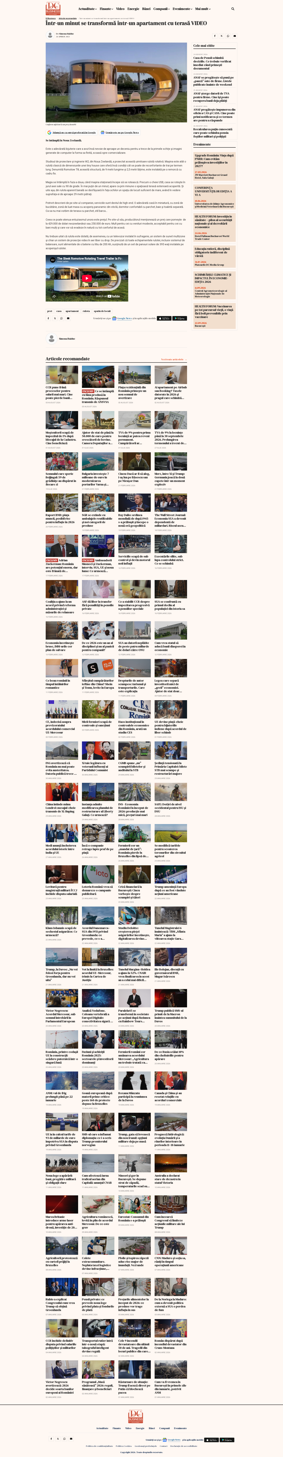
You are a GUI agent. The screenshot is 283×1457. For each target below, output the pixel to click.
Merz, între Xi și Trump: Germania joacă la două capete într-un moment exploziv (170, 479)
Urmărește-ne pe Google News (122, 132)
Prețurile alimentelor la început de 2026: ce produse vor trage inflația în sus (133, 1305)
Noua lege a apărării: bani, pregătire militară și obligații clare (61, 1179)
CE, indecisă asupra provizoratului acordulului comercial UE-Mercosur (60, 727)
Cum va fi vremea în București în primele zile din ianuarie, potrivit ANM (170, 1387)
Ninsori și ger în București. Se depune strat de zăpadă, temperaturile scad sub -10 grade (133, 1181)
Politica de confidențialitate (99, 1446)
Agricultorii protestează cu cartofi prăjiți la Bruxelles (62, 1261)
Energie (133, 9)
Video (120, 9)
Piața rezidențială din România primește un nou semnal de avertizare (132, 392)
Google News (124, 318)
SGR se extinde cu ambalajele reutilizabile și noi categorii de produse (97, 520)
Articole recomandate (68, 18)
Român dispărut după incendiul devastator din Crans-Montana (170, 1344)
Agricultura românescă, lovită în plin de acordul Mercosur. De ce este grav (97, 1222)
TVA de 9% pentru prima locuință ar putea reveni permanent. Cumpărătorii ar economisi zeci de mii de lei (134, 438)
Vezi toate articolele (172, 359)
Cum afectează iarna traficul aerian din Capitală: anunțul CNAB (97, 1179)
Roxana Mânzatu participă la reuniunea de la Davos (132, 1096)
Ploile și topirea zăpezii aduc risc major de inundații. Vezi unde (133, 1261)
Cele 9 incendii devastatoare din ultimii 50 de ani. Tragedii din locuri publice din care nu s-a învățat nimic (133, 1346)
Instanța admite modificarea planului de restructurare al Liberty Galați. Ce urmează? (97, 809)
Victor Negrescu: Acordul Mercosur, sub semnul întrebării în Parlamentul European (60, 1016)
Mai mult (202, 9)
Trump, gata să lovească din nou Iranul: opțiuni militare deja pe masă (134, 1138)
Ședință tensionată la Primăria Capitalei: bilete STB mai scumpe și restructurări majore (171, 768)
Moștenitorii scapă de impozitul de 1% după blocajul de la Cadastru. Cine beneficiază (61, 438)
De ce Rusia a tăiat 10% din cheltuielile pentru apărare (169, 1055)
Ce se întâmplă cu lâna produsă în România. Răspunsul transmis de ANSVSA (98, 396)
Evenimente (181, 9)
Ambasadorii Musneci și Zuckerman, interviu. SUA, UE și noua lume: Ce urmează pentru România (98, 565)
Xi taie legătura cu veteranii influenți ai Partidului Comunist (95, 766)
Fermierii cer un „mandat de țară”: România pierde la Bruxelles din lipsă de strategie (132, 851)
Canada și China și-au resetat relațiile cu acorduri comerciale (168, 1096)
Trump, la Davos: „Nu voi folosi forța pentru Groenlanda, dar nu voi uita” (62, 975)
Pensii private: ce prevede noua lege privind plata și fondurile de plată (98, 1305)
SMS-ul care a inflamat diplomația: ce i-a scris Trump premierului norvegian (96, 1140)
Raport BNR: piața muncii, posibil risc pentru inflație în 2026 (60, 518)
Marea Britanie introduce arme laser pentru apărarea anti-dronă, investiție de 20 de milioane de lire (60, 1222)
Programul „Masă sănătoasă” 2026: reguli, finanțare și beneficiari (97, 1385)
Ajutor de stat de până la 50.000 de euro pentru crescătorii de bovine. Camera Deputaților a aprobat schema (97, 438)
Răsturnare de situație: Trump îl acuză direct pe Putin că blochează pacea (134, 1387)
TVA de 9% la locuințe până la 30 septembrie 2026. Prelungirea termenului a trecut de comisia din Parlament (169, 438)
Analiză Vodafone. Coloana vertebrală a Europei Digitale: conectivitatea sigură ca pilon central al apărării (97, 1016)
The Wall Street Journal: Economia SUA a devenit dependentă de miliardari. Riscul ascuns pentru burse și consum (170, 520)
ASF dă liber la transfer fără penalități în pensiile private (98, 605)
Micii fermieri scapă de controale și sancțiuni (97, 723)
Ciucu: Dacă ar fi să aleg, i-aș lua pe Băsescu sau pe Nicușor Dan (134, 477)
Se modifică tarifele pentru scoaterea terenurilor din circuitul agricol (170, 851)
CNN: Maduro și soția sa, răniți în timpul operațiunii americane (170, 1261)
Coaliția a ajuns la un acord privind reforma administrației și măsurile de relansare (60, 607)
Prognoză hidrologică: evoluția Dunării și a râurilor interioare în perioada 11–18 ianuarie (170, 1140)
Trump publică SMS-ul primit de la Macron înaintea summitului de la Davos (171, 1016)
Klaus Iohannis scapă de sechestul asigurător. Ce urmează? (61, 931)
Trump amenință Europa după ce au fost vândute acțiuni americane (170, 890)
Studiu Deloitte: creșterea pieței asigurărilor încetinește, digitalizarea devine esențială (134, 933)
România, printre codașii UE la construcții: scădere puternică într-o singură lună (62, 1057)
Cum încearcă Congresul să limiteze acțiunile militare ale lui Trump (170, 1222)
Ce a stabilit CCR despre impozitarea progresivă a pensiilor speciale (134, 605)
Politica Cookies (124, 1446)
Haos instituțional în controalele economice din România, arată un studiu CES (133, 727)
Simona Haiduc (66, 33)
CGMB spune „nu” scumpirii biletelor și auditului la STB (131, 766)
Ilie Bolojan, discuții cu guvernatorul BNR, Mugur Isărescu (169, 973)
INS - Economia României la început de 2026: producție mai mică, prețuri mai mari (133, 809)
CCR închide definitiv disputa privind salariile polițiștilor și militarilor (61, 1344)
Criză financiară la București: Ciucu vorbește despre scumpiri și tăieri (130, 892)
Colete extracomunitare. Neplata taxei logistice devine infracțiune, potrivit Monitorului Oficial (96, 1263)
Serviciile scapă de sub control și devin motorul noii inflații (134, 560)
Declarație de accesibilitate (183, 1446)
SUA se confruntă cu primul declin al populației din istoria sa (170, 605)
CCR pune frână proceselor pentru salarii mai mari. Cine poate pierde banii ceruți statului (59, 392)
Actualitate (86, 9)
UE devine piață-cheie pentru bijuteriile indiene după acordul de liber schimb (170, 727)
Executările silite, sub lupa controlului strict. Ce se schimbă (169, 560)
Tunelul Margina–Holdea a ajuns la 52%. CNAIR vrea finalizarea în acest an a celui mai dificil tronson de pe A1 (134, 975)
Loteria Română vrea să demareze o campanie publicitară (97, 890)
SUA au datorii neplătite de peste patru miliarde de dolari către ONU (133, 646)
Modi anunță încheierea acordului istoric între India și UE (61, 849)
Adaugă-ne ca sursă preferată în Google (74, 132)
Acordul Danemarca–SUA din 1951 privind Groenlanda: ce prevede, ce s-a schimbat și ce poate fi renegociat (96, 933)
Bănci (146, 9)
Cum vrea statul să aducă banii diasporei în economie (170, 646)
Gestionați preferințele (146, 1446)
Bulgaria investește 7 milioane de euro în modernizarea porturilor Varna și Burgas (95, 479)
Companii (160, 9)
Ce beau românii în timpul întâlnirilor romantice (58, 684)
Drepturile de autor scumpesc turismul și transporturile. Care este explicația (132, 686)
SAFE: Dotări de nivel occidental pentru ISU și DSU (170, 807)
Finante (105, 9)
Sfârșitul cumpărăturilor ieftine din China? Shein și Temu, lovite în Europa (98, 684)
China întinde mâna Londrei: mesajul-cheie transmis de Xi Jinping (61, 807)
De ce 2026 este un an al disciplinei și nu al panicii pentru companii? (98, 646)
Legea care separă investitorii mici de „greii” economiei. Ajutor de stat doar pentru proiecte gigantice (167, 686)
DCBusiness (51, 18)
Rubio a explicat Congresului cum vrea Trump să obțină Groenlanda (60, 1305)
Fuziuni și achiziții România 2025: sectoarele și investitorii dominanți (97, 1057)
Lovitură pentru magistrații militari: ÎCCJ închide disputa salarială (61, 890)
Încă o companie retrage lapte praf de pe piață (97, 849)
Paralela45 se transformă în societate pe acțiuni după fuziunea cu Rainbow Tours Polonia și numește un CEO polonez (134, 1016)
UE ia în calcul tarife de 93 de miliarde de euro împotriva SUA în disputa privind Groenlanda (62, 1140)
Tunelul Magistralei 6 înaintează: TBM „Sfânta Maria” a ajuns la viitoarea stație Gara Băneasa (170, 933)
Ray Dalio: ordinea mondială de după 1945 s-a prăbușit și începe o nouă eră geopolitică (133, 520)
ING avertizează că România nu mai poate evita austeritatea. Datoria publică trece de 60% (62, 768)
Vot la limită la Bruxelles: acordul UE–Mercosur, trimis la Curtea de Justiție (97, 975)
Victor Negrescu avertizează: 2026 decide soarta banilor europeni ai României (60, 1387)
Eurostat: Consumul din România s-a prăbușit (133, 1218)
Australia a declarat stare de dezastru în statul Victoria (168, 1179)
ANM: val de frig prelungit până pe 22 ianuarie (59, 1096)
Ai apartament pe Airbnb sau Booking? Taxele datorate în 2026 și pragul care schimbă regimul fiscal (171, 392)
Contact (163, 1446)
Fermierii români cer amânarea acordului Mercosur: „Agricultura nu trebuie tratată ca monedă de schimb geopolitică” (133, 1057)
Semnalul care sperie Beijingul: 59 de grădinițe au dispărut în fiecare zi (61, 479)
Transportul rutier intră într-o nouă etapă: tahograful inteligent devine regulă (97, 1346)
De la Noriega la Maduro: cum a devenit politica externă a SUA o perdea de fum (170, 1305)
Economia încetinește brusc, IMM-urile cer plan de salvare (60, 646)
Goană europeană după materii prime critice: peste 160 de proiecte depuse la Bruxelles (97, 1098)
